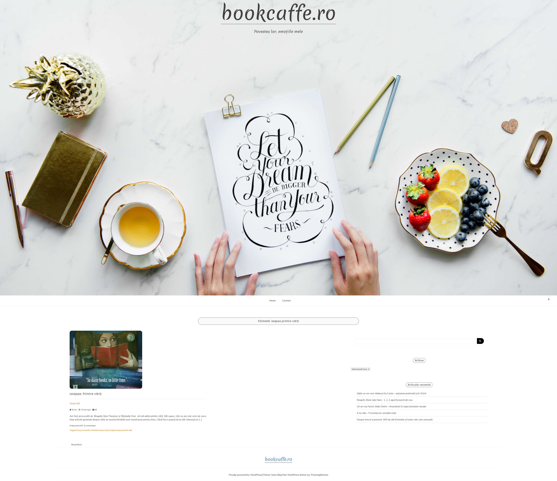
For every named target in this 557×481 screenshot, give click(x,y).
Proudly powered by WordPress (245, 474)
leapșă (112, 430)
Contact (286, 300)
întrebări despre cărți (100, 430)
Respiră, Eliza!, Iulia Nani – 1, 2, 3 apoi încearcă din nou (385, 399)
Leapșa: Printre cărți (86, 394)
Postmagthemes (319, 474)
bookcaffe (86, 430)
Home (272, 300)
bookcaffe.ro (278, 13)
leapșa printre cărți (124, 430)
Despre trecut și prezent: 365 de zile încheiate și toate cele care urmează (395, 419)
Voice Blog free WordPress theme (288, 474)
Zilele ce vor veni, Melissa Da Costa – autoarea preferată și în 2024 (391, 393)
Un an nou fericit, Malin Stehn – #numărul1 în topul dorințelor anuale (391, 406)
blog (79, 430)
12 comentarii (90, 425)
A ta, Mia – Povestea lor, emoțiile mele (376, 412)
